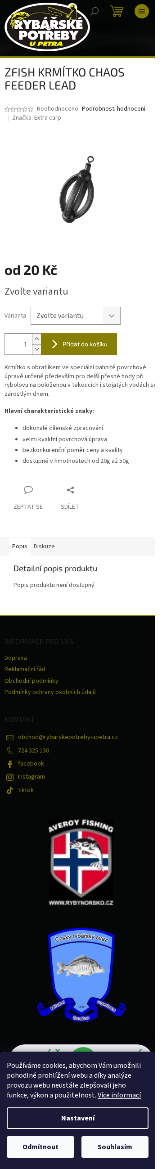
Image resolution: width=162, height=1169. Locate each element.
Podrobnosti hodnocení (113, 109)
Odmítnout (40, 1147)
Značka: (36, 117)
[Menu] (142, 11)
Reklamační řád (24, 669)
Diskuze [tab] (44, 546)
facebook (31, 763)
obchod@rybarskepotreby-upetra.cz (68, 737)
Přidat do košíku (85, 344)
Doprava (15, 658)
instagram (31, 776)
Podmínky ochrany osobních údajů (50, 692)
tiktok (26, 790)
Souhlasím (115, 1147)
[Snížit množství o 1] (36, 349)
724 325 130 (33, 750)
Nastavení (77, 1118)
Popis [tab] (19, 546)
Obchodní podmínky (31, 680)
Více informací (119, 1095)
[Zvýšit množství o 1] (36, 339)
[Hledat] (95, 11)
